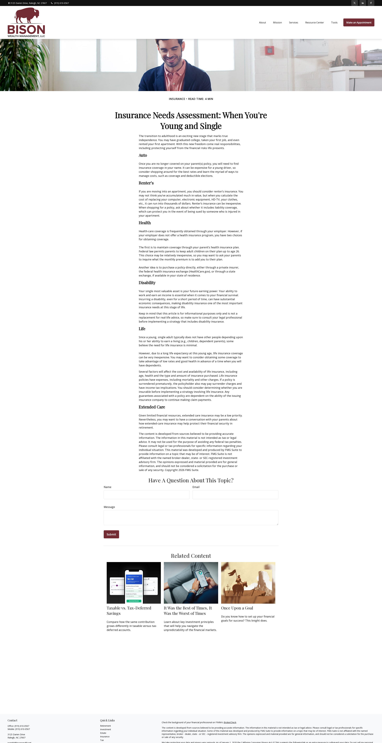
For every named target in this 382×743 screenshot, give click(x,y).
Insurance (105, 736)
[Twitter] (354, 3)
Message (109, 507)
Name (107, 487)
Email (196, 487)
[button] (262, 22)
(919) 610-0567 (61, 3)
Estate (103, 733)
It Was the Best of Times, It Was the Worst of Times (188, 610)
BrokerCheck (230, 722)
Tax (102, 740)
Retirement (105, 725)
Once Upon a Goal (237, 607)
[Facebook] (371, 3)
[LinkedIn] (362, 3)
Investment (105, 729)
